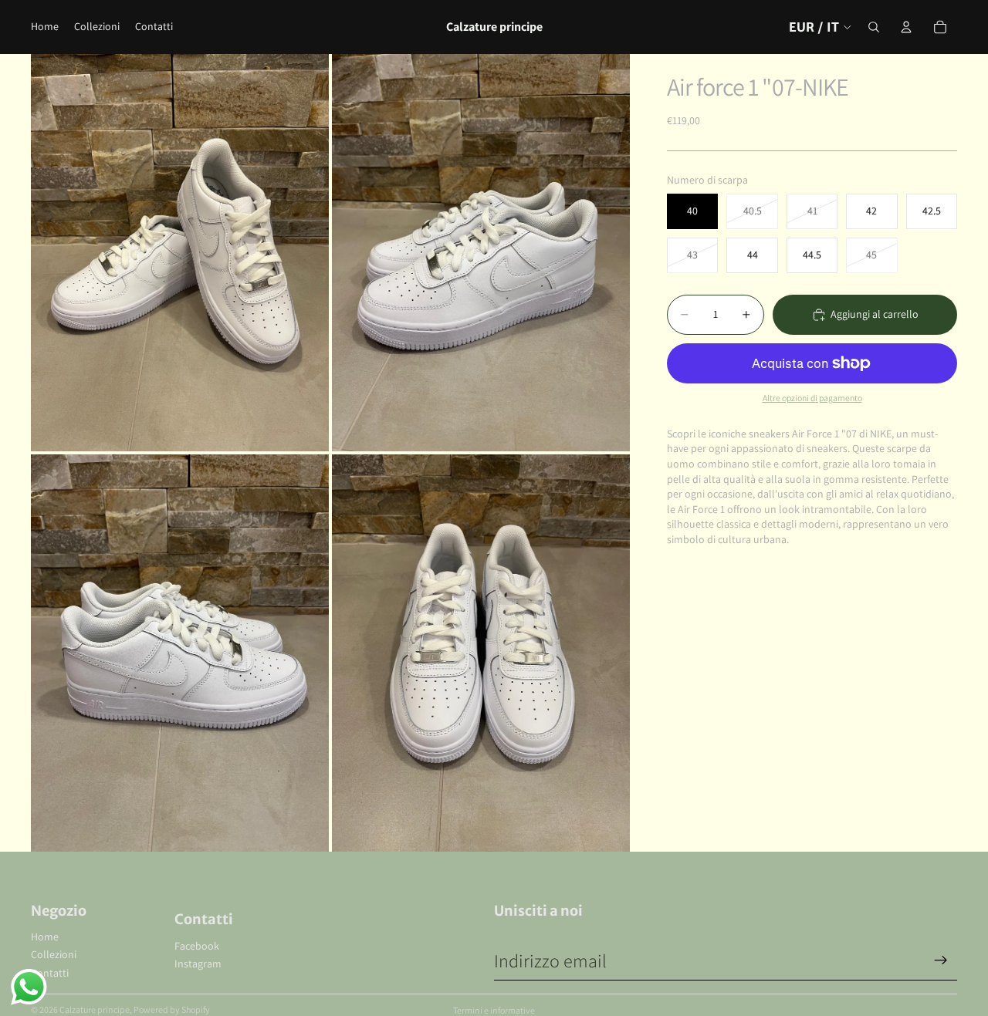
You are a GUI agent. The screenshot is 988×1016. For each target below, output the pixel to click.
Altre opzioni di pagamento (812, 397)
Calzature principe (94, 1009)
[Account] (906, 27)
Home (45, 936)
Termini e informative (494, 1010)
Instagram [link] (198, 963)
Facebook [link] (196, 946)
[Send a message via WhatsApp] (29, 987)
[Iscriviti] (941, 960)
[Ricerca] (874, 27)
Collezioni (53, 954)
